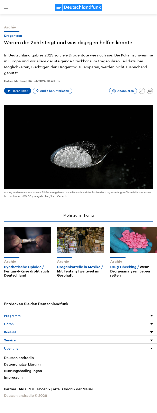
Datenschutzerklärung (22, 364)
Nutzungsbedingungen (23, 371)
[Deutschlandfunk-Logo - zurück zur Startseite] (78, 7)
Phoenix (44, 389)
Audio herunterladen (54, 90)
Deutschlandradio (19, 358)
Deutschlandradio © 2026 (25, 395)
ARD (23, 389)
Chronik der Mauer (77, 389)
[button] (6, 7)
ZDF (32, 389)
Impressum (13, 377)
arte (57, 389)
